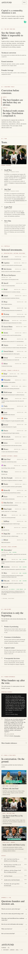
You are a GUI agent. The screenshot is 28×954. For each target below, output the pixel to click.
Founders (3, 947)
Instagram (6, 949)
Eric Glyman (9, 712)
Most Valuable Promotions (19, 200)
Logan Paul (8, 207)
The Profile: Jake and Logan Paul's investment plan (11, 884)
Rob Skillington (9, 733)
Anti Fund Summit (8, 876)
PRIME (22, 212)
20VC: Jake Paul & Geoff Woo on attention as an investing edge (11, 860)
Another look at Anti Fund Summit (12, 880)
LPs (8, 947)
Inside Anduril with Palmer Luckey (14, 845)
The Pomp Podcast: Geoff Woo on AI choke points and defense (12, 865)
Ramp (16, 714)
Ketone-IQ (16, 176)
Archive (11, 176)
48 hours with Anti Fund (10, 788)
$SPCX (5, 594)
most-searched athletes (19, 198)
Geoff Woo (8, 170)
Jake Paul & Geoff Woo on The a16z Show (13, 816)
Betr (11, 202)
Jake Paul (7, 189)
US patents (11, 183)
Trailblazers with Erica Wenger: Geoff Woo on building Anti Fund (12, 871)
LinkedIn (12, 949)
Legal (17, 949)
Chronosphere (17, 736)
